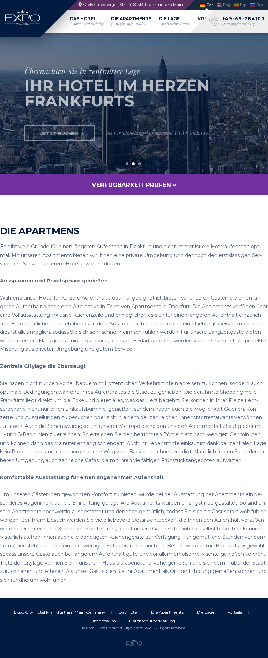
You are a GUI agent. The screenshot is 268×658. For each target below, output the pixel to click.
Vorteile (235, 612)
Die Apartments (131, 21)
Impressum (104, 620)
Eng (226, 4)
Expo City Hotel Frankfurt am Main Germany (59, 612)
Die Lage (174, 21)
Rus (259, 4)
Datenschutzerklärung (152, 620)
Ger (210, 4)
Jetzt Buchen (59, 133)
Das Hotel (87, 21)
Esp (243, 4)
